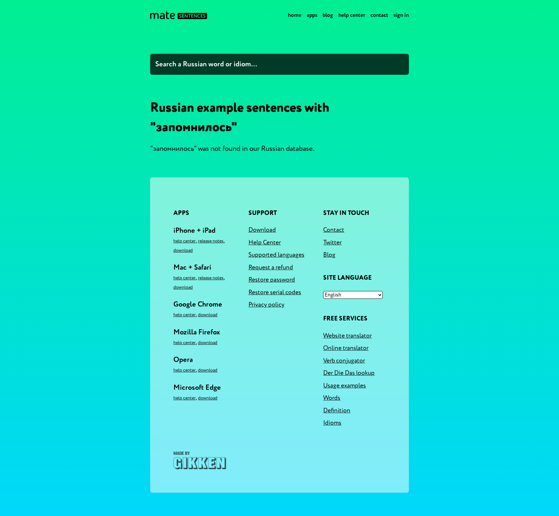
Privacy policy (266, 304)
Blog (328, 15)
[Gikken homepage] (199, 460)
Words (331, 398)
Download (183, 250)
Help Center (351, 15)
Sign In (401, 15)
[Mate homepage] (178, 15)
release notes (211, 241)
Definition (336, 410)
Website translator (347, 336)
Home (294, 15)
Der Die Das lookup (349, 373)
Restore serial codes (274, 292)
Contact (379, 15)
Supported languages (276, 255)
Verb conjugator (344, 361)
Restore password (271, 280)
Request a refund (270, 267)
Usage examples (344, 385)
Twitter (332, 242)
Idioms (332, 423)
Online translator (345, 348)
